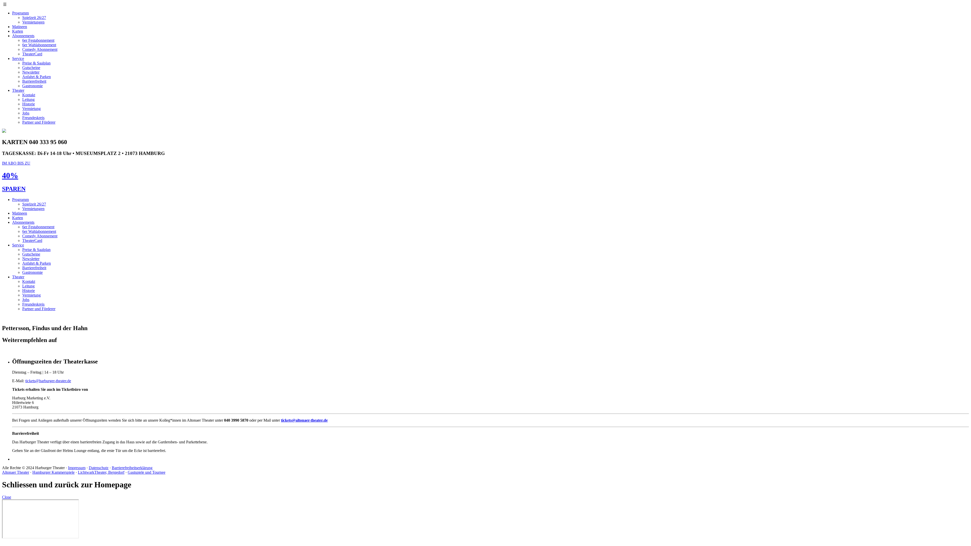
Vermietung (31, 108)
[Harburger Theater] (4, 131)
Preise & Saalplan (36, 63)
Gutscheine (31, 67)
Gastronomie (32, 86)
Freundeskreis (33, 118)
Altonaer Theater (15, 472)
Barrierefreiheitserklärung (132, 468)
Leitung (28, 99)
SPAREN (14, 189)
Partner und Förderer (38, 122)
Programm (20, 13)
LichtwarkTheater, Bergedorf (101, 472)
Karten (17, 31)
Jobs (25, 113)
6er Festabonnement (38, 40)
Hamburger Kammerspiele (53, 472)
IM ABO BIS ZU (16, 163)
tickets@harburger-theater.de (48, 381)
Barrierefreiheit (34, 81)
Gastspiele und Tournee (146, 472)
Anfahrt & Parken (36, 77)
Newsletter (30, 72)
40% (10, 175)
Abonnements (23, 36)
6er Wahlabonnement (39, 45)
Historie (28, 104)
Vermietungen (33, 22)
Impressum (76, 468)
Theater (18, 90)
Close (6, 497)
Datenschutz (98, 468)
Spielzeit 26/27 (34, 17)
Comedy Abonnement (39, 49)
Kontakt (28, 95)
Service (18, 58)
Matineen (19, 27)
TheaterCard (32, 54)
